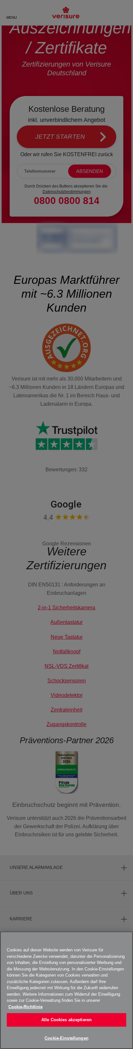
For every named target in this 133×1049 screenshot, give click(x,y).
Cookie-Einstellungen (66, 1038)
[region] (66, 990)
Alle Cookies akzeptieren (66, 1019)
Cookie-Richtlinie (25, 1006)
